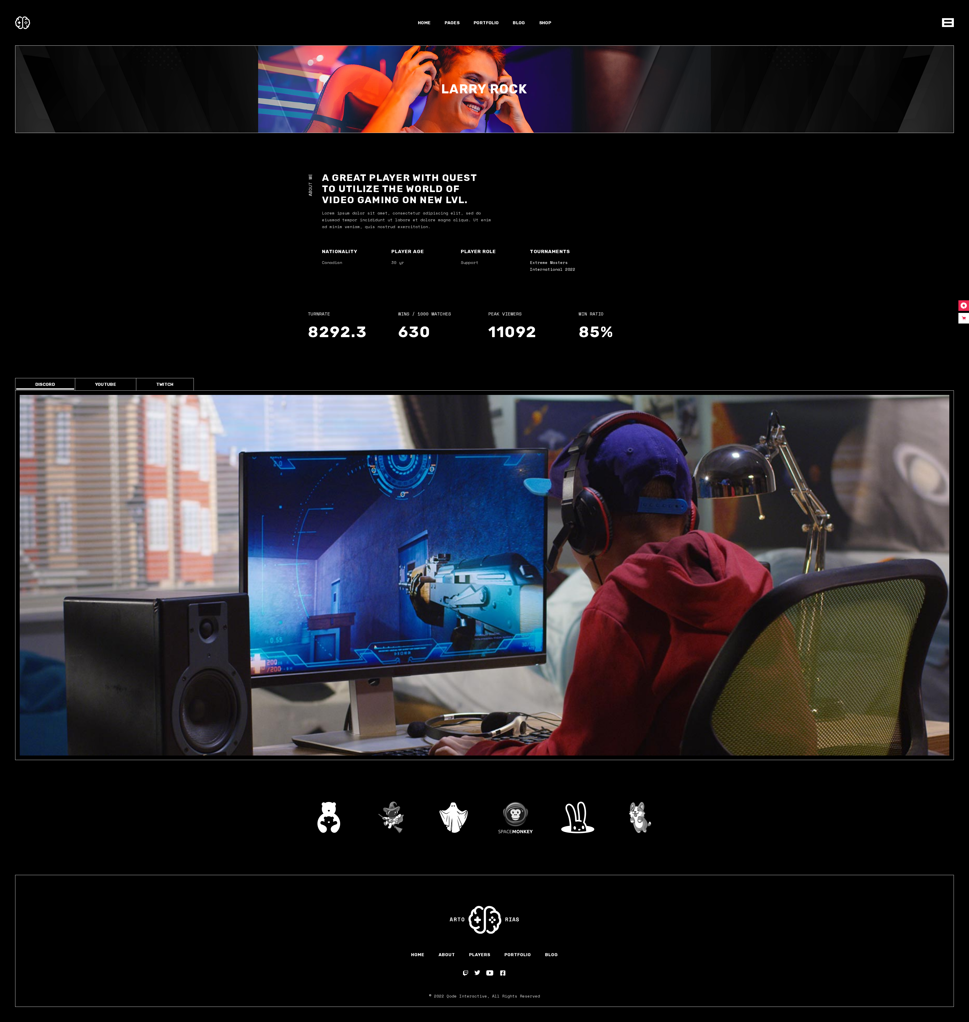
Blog (551, 954)
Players (479, 954)
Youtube (105, 384)
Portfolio (517, 954)
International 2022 (552, 269)
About (447, 954)
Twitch (165, 384)
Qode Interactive (467, 996)
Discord (45, 384)
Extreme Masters (549, 262)
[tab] (45, 384)
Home (417, 954)
